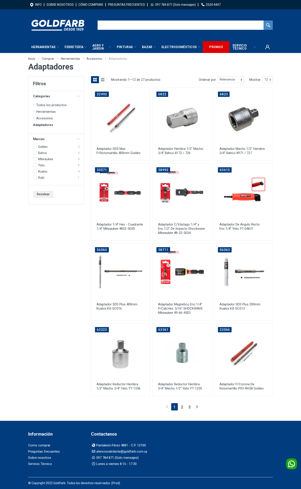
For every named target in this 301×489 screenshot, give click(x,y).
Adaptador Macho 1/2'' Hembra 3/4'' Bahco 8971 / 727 (242, 151)
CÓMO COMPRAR (90, 4)
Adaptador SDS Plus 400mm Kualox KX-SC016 (117, 306)
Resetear (43, 194)
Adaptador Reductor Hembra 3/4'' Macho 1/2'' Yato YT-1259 (180, 386)
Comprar (48, 58)
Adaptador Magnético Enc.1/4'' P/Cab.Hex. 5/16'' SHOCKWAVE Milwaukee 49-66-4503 (180, 308)
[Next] (197, 406)
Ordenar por (207, 80)
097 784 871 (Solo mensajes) (175, 4)
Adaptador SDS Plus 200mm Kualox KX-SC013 (239, 306)
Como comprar (39, 445)
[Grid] (95, 79)
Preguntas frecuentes (44, 451)
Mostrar (255, 80)
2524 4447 (213, 4)
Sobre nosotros (39, 458)
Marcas (39, 139)
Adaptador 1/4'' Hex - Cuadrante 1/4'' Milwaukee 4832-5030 (120, 226)
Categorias (41, 96)
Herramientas (70, 58)
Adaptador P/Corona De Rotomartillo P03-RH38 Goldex (241, 386)
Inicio (31, 58)
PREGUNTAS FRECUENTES (126, 4)
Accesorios (94, 58)
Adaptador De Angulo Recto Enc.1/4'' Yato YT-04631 (239, 226)
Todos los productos (51, 105)
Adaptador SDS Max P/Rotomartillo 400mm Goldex (118, 151)
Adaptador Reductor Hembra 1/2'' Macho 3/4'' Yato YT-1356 (118, 386)
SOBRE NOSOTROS (60, 4)
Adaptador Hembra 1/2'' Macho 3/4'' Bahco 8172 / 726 (180, 151)
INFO (38, 4)
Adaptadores (43, 125)
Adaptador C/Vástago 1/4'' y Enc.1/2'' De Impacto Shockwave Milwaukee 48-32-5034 (181, 228)
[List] (103, 79)
